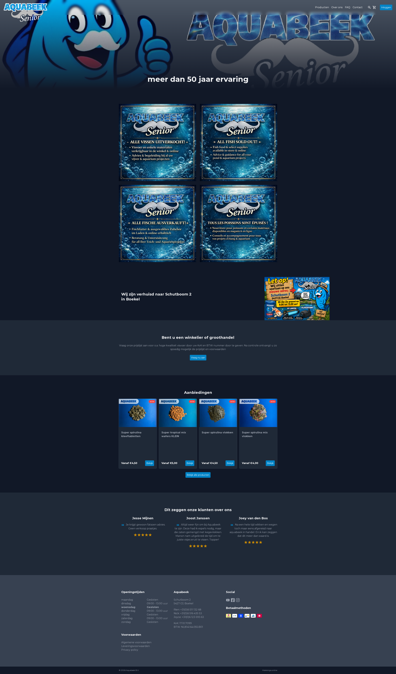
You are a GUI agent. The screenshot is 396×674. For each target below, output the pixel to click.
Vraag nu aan (198, 357)
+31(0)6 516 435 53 (191, 613)
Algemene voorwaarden (136, 642)
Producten (322, 7)
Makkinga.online (269, 670)
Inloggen (386, 7)
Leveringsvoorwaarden (135, 646)
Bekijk (149, 463)
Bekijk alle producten (198, 475)
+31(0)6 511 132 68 (190, 609)
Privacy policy (129, 649)
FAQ (347, 7)
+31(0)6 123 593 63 (193, 617)
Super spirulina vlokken (217, 432)
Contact (358, 7)
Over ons (336, 7)
